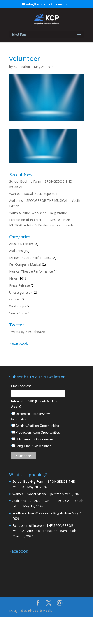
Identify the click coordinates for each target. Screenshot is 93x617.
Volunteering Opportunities (34, 439)
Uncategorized (19, 292)
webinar (15, 299)
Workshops (17, 306)
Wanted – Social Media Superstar (33, 193)
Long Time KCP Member (33, 446)
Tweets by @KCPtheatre (27, 331)
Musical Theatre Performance (31, 271)
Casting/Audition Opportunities (37, 425)
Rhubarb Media (40, 610)
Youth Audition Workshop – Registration (38, 213)
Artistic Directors (21, 243)
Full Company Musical (25, 264)
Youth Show (18, 313)
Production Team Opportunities (38, 432)
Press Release (19, 285)
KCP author (22, 67)
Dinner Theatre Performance (30, 257)
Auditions (16, 250)
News (13, 278)
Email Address (21, 386)
